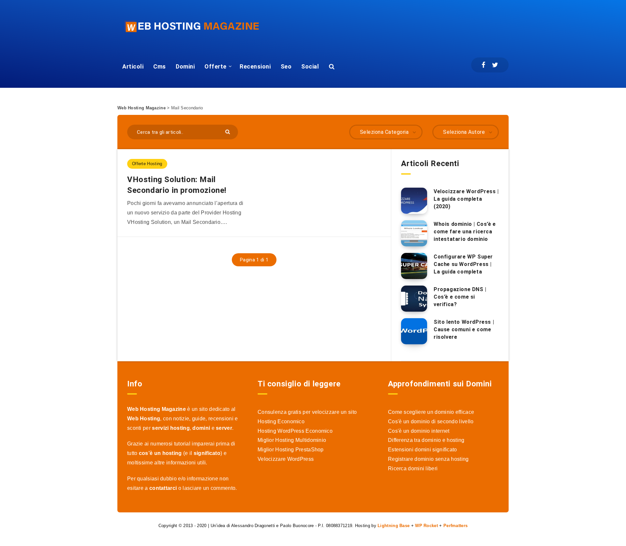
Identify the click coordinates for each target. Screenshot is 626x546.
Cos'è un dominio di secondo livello (431, 421)
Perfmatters (455, 525)
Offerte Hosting (147, 163)
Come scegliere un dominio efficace (431, 412)
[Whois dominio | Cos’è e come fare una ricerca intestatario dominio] (414, 233)
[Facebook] (483, 65)
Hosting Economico (281, 421)
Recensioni (255, 66)
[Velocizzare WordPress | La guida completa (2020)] (414, 201)
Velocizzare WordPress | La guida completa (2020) (466, 199)
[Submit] (228, 131)
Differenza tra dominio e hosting (426, 440)
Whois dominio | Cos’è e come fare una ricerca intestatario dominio (465, 231)
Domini (185, 66)
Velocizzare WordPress (286, 459)
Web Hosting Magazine (141, 107)
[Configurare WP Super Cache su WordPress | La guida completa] (414, 266)
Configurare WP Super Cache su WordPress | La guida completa (463, 264)
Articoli (132, 66)
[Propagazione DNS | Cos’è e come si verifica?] (414, 299)
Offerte (215, 66)
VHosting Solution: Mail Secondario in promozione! (177, 185)
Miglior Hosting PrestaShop (291, 449)
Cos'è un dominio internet (419, 431)
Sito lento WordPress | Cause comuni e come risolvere (464, 329)
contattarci (163, 488)
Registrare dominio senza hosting (428, 459)
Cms (159, 66)
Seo (286, 66)
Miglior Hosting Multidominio (292, 440)
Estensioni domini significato (422, 449)
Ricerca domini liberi (413, 468)
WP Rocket (426, 525)
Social (310, 66)
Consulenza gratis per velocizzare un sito (307, 412)
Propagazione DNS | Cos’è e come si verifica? (460, 296)
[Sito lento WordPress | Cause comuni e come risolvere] (414, 331)
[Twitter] (495, 65)
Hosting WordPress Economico (295, 431)
